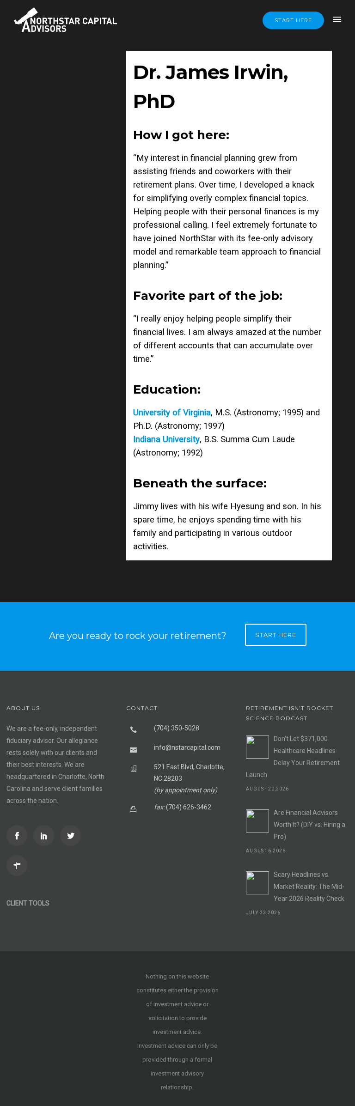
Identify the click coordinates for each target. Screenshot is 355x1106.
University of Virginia (172, 412)
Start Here (293, 20)
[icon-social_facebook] (19, 835)
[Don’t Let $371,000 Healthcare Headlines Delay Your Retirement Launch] (257, 747)
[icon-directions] (19, 865)
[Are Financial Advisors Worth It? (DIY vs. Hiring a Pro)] (257, 821)
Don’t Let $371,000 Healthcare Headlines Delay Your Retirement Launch (293, 756)
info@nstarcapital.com (187, 747)
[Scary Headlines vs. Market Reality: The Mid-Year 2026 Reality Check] (257, 882)
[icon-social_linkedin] (46, 835)
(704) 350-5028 (176, 728)
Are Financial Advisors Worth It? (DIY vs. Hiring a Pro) (309, 824)
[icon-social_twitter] (73, 835)
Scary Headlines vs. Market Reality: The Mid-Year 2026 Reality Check (309, 886)
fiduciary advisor (30, 740)
